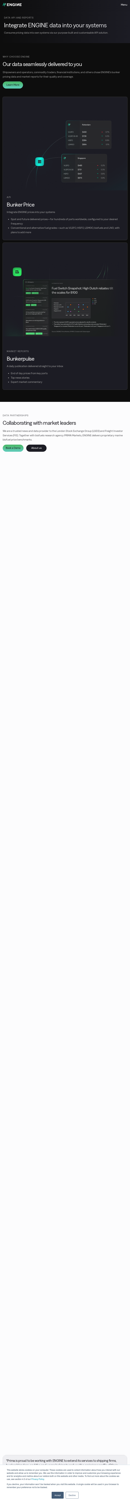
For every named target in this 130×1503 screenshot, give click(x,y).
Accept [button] (58, 1495)
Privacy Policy (37, 1479)
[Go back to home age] (12, 6)
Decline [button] (72, 1495)
